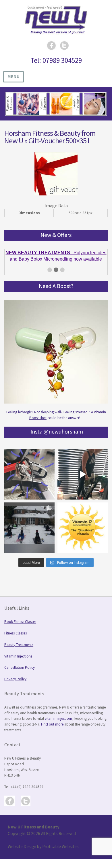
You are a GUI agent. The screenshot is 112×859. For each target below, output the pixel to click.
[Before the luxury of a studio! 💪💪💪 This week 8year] (29, 527)
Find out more (52, 724)
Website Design (22, 846)
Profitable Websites (60, 846)
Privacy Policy (15, 679)
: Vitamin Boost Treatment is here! (56, 256)
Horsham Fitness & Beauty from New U (50, 137)
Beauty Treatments (18, 644)
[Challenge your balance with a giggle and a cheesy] (82, 474)
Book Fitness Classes (20, 621)
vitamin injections (58, 718)
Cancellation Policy (19, 667)
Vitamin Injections (18, 656)
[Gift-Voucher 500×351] (56, 194)
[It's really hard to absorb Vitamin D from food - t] (82, 527)
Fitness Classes (15, 633)
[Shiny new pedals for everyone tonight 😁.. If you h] (29, 474)
